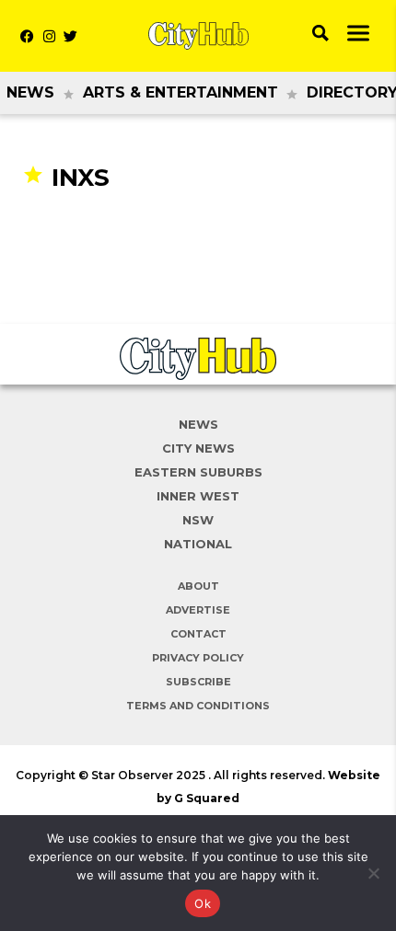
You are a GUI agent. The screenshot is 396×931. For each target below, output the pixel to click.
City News (198, 448)
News (30, 92)
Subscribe (198, 681)
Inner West (198, 495)
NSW (198, 519)
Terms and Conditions (198, 705)
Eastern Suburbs (198, 472)
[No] (373, 873)
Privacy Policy (198, 657)
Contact (198, 633)
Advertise (198, 609)
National (198, 543)
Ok (202, 903)
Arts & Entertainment (180, 92)
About (198, 586)
